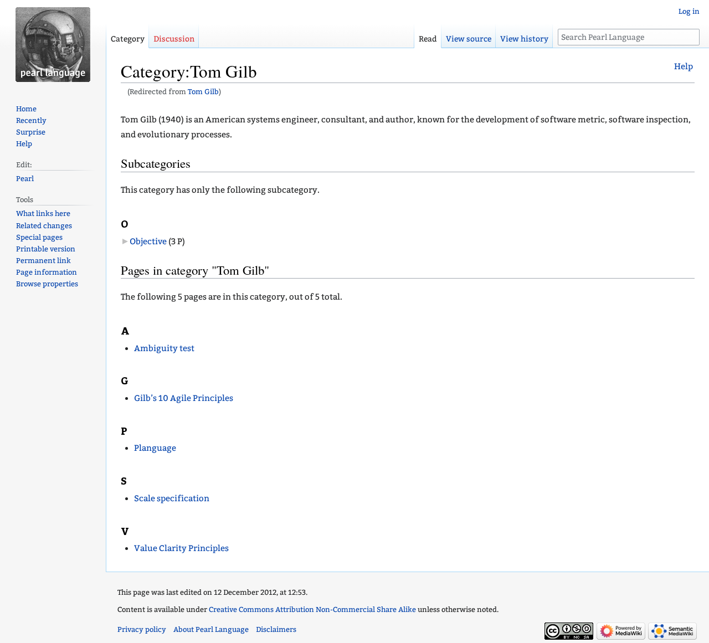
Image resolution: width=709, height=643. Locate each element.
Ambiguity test (164, 348)
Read (428, 39)
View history (524, 39)
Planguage (155, 448)
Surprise (30, 132)
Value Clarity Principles (181, 548)
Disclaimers (276, 629)
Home (26, 109)
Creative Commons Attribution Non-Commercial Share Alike (312, 609)
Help (683, 66)
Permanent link (43, 260)
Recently (31, 120)
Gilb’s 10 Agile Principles (183, 398)
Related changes (44, 226)
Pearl (25, 178)
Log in (689, 11)
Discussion (173, 39)
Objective (148, 241)
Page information (46, 272)
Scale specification (171, 498)
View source (468, 39)
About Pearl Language (211, 629)
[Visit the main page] (53, 44)
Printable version (45, 249)
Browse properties (47, 284)
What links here (43, 213)
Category (128, 39)
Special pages (39, 237)
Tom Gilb (203, 92)
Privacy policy (141, 629)
